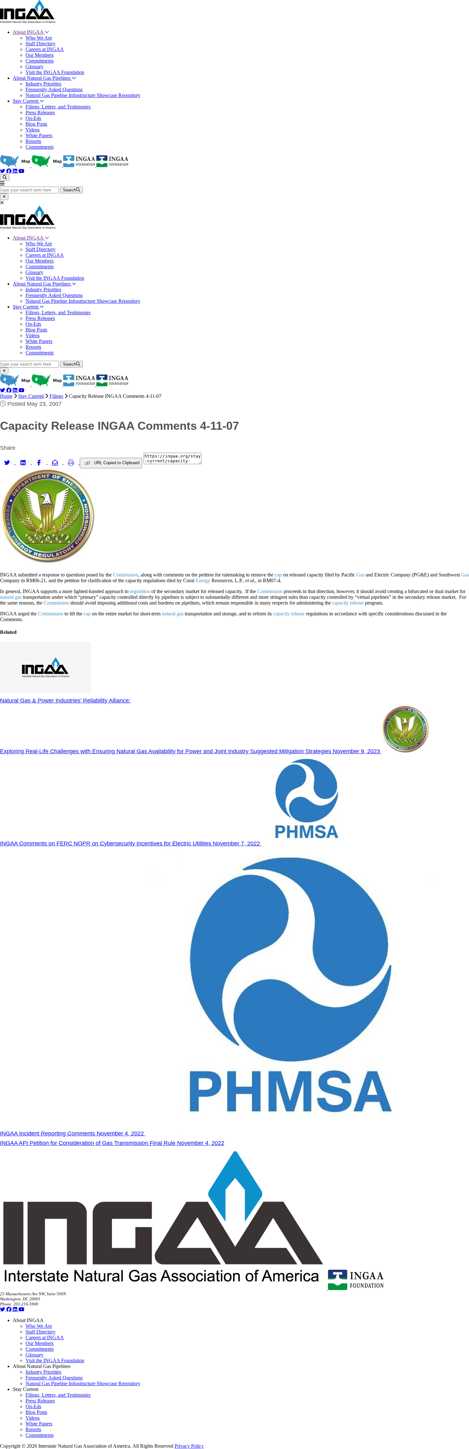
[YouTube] (21, 171)
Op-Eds (33, 118)
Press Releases (40, 112)
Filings (56, 396)
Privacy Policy (189, 1446)
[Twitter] (3, 171)
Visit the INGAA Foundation (55, 72)
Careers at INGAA (45, 49)
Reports (33, 141)
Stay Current (26, 101)
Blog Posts (36, 124)
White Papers (39, 135)
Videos (33, 129)
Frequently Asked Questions (54, 89)
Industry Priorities (43, 83)
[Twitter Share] (8, 462)
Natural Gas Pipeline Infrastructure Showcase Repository (83, 95)
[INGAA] (28, 21)
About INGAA (29, 32)
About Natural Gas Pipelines (42, 78)
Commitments (40, 60)
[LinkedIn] (16, 171)
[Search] (4, 177)
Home (6, 396)
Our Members (40, 55)
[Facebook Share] (40, 462)
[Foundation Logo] (355, 1288)
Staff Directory (41, 43)
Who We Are (39, 38)
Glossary (34, 66)
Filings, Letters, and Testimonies (58, 106)
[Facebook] (9, 171)
